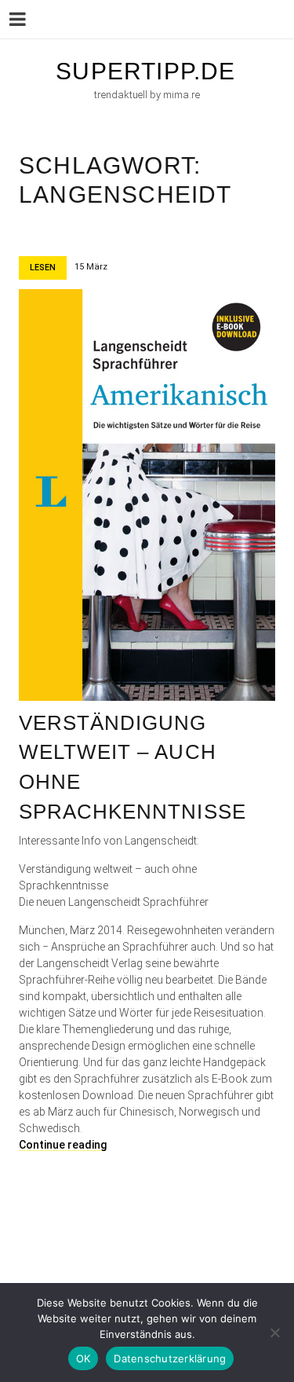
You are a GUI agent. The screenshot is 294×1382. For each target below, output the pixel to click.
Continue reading (63, 1144)
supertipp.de (145, 71)
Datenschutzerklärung (170, 1358)
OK (83, 1358)
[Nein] (274, 1332)
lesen (43, 267)
